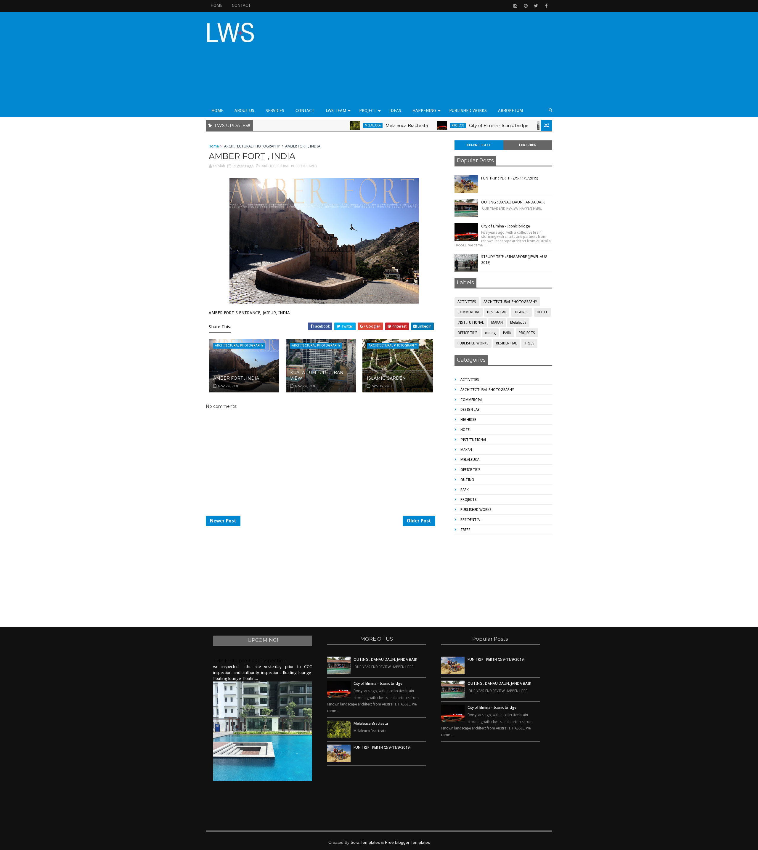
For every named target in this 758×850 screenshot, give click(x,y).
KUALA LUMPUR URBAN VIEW (316, 375)
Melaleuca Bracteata (382, 125)
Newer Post (223, 521)
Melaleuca (348, 125)
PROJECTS (434, 125)
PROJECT (367, 110)
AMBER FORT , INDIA (236, 378)
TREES (529, 343)
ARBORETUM (510, 110)
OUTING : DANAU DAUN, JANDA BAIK (513, 202)
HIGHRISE (521, 312)
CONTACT (241, 5)
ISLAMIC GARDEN (386, 378)
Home (214, 146)
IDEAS (395, 110)
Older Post (419, 521)
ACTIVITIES (466, 302)
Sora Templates (365, 842)
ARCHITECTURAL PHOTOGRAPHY (252, 146)
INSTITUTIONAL (470, 322)
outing (490, 333)
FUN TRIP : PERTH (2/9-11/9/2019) (509, 178)
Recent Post (479, 145)
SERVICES (275, 110)
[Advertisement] (444, 59)
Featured (528, 145)
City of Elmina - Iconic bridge (474, 125)
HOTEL (542, 312)
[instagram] (515, 5)
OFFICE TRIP (536, 125)
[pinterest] (525, 5)
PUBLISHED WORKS (468, 110)
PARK (507, 333)
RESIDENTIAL (506, 343)
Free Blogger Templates (407, 842)
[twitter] (535, 5)
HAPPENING (424, 110)
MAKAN (497, 322)
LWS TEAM (336, 110)
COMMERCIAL (468, 312)
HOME (216, 5)
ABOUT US (244, 110)
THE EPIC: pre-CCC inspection (250, 660)
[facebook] (546, 5)
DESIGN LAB (496, 312)
